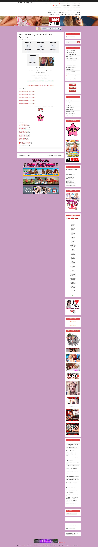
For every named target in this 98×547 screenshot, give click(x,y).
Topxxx (73, 249)
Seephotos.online (73, 245)
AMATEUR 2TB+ (66, 7)
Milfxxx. (73, 241)
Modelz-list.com (72, 283)
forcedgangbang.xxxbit (72, 284)
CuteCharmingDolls (73, 278)
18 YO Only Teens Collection (70, 465)
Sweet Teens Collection (70, 457)
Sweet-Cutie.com (72, 282)
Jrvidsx (73, 253)
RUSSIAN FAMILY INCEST (70, 174)
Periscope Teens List (69, 109)
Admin (21, 39)
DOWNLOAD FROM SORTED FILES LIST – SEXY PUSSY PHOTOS (40, 85)
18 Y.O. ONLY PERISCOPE (70, 172)
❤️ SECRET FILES (53, 3)
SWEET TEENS (22, 138)
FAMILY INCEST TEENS (70, 182)
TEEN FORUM (51, 14)
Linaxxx (73, 230)
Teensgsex (73, 254)
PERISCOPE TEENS (23, 135)
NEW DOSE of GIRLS (76, 5)
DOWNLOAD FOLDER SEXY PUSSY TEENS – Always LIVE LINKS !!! (40, 80)
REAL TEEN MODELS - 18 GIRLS (71, 169)
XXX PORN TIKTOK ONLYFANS (71, 185)
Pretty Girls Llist (72, 275)
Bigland (73, 261)
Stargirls (72, 225)
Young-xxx (72, 250)
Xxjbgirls (72, 232)
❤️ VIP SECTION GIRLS (23, 145)
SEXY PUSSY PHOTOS (57, 7)
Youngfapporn (72, 263)
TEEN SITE (70, 14)
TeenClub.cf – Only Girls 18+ (26, 2)
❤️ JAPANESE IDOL (76, 3)
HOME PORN (77, 14)
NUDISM (78, 12)
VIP (66, 73)
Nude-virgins (73, 287)
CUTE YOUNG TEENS (76, 7)
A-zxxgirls (72, 229)
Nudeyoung (73, 290)
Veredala (72, 267)
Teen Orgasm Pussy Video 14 (71, 462)
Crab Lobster (73, 258)
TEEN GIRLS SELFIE (23, 139)
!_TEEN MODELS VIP (23, 124)
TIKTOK (57, 14)
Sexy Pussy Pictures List (70, 111)
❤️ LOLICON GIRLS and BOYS (64, 3)
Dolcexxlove (73, 228)
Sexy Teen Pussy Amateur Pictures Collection (27, 91)
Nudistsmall (73, 237)
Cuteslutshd (73, 238)
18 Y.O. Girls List (69, 100)
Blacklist (72, 259)
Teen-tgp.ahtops (72, 286)
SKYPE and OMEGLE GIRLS (70, 177)
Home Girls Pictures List (70, 105)
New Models (73, 279)
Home (46, 3)
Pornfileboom (73, 265)
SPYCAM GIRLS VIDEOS (70, 178)
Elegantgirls (73, 224)
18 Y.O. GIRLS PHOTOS (52, 12)
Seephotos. (73, 240)
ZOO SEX (72, 12)
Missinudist (73, 234)
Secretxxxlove (72, 266)
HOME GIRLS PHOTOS (23, 132)
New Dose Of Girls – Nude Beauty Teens (54, 155)
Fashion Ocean (72, 274)
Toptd (73, 270)
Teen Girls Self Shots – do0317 (71, 487)
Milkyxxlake (73, 233)
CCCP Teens (73, 257)
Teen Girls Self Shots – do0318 (71, 471)
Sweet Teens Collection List (70, 113)
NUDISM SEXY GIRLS (69, 181)
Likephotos (73, 242)
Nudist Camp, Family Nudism (70, 528)
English (68, 36)
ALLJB (73, 221)
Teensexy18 (73, 288)
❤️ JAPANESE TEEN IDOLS (24, 142)
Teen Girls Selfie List (69, 115)
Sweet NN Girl (72, 271)
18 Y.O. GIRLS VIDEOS (65, 5)
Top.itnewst (73, 246)
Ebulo (73, 236)
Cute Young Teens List (70, 103)
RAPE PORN (63, 14)
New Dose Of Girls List (70, 107)
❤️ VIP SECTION (56, 5)
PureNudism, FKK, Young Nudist (71, 525)
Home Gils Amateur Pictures (24, 155)
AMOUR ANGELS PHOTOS (63, 12)
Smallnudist (73, 262)
